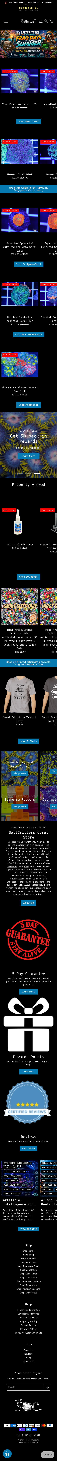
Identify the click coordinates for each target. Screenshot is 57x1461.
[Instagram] (18, 1435)
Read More (28, 1148)
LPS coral (22, 863)
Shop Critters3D (28, 1293)
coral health (11, 1181)
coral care (9, 1167)
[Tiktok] (30, 1435)
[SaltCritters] (28, 21)
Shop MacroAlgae (28, 1285)
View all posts (28, 1228)
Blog (28, 1357)
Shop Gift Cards (28, 1274)
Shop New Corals (28, 121)
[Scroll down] (28, 475)
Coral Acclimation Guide (28, 1333)
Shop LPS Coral (28, 1262)
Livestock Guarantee (28, 1310)
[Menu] (6, 21)
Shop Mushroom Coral (28, 334)
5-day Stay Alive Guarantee (27, 885)
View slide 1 (20, 473)
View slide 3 (37, 473)
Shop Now (28, 456)
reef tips (47, 1189)
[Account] (41, 21)
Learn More (28, 991)
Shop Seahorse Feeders (28, 1281)
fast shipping (36, 882)
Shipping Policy (28, 1321)
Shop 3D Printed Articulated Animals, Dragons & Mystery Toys (28, 663)
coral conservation (14, 1172)
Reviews (28, 1354)
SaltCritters (32, 1440)
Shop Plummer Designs (28, 1289)
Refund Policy (28, 1325)
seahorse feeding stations (28, 894)
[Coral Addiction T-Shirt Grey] (19, 694)
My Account (28, 1361)
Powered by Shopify (28, 1443)
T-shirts (21, 891)
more (26, 866)
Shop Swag (28, 1255)
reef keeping (11, 1189)
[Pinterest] (34, 1435)
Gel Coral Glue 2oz (20, 544)
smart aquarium (12, 1194)
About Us (28, 1350)
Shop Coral (28, 1251)
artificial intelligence (17, 1163)
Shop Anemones (28, 405)
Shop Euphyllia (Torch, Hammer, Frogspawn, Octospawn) (28, 189)
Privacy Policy (28, 1329)
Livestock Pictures (28, 1314)
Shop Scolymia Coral (28, 264)
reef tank (26, 1189)
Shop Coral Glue (28, 1277)
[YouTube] (38, 1435)
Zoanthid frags (41, 860)
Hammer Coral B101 (19, 174)
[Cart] (51, 21)
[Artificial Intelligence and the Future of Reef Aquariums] (19, 1178)
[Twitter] (26, 1435)
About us (28, 902)
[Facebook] (22, 1435)
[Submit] (47, 1387)
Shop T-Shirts (28, 741)
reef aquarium (11, 1185)
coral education (12, 1176)
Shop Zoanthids (28, 1270)
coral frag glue (36, 891)
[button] (46, 21)
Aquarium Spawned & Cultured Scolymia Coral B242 (20, 247)
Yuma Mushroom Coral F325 (19, 104)
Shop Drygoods (28, 576)
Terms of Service (28, 1317)
